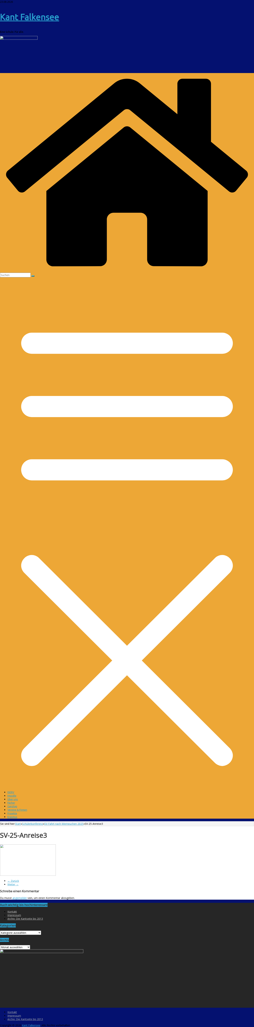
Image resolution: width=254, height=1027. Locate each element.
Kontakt (12, 911)
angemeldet (19, 898)
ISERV (10, 792)
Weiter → (13, 884)
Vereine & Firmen (17, 809)
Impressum (14, 915)
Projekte (12, 813)
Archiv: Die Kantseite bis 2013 (25, 918)
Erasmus (12, 816)
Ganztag (12, 806)
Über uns (12, 799)
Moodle (11, 795)
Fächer (11, 802)
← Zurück (13, 881)
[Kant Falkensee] (127, 271)
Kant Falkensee (29, 17)
